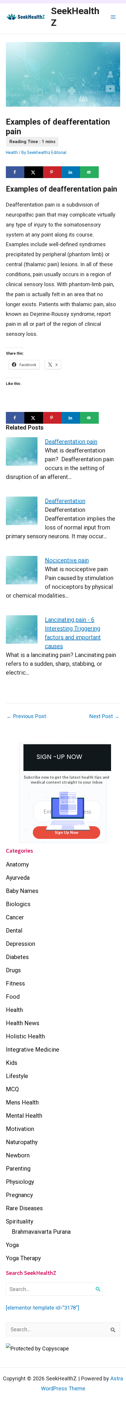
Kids (11, 1062)
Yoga (12, 1244)
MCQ (12, 1089)
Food (13, 996)
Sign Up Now (66, 832)
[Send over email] (89, 172)
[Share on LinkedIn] (71, 172)
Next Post (104, 716)
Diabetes (17, 957)
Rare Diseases (24, 1208)
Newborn (18, 1155)
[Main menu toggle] (113, 17)
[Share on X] (33, 172)
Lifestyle (17, 1076)
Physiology (20, 1181)
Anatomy (17, 864)
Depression (20, 943)
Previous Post (26, 716)
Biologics (18, 904)
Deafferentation (65, 500)
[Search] (98, 1289)
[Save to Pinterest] (52, 172)
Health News (22, 1023)
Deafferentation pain (71, 441)
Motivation (20, 1128)
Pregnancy (19, 1194)
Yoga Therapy (23, 1258)
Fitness (15, 983)
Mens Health (22, 1102)
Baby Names (22, 890)
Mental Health (24, 1115)
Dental (14, 930)
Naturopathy (22, 1142)
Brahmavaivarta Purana (41, 1231)
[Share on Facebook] (15, 172)
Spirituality (19, 1221)
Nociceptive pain (67, 560)
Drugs (13, 970)
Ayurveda (18, 877)
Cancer (15, 917)
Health (12, 152)
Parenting (18, 1168)
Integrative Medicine (32, 1049)
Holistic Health (25, 1036)
